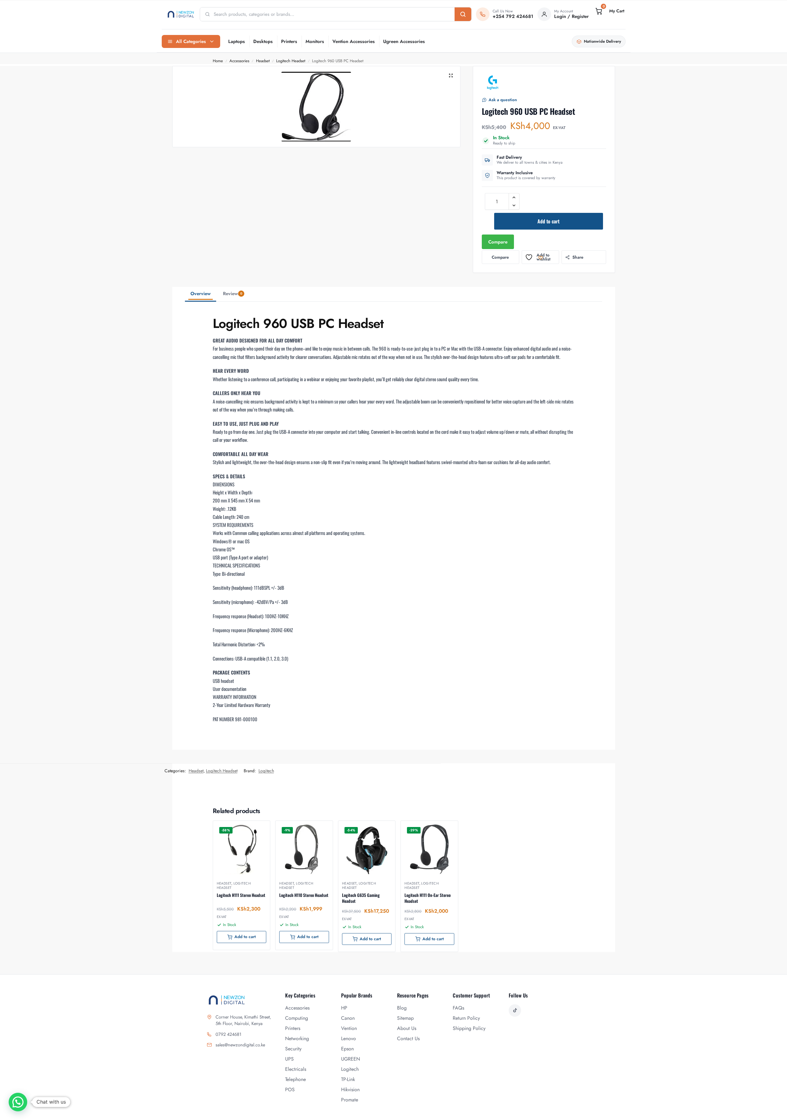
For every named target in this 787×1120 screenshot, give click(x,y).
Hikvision (350, 1089)
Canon (348, 1018)
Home (218, 61)
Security (293, 1048)
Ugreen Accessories (404, 41)
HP (344, 1007)
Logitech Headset (290, 61)
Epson (347, 1048)
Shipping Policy (469, 1028)
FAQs (458, 1007)
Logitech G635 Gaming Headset (361, 897)
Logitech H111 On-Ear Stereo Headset (427, 897)
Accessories (239, 61)
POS (290, 1089)
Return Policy (466, 1018)
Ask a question (503, 100)
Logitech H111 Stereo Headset (241, 895)
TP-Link (348, 1079)
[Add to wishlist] (257, 828)
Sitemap (405, 1018)
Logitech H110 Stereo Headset (303, 895)
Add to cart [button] (245, 937)
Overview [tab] (200, 293)
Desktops (263, 41)
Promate (349, 1099)
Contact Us (408, 1038)
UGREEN (350, 1058)
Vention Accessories (353, 41)
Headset (263, 61)
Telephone (295, 1079)
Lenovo (348, 1038)
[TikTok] (515, 1010)
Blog (402, 1007)
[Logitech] (493, 82)
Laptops (236, 41)
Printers (289, 41)
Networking (297, 1038)
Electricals (295, 1069)
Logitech (266, 771)
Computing (296, 1018)
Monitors (315, 41)
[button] (609, 11)
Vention (349, 1028)
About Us (406, 1028)
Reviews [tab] (232, 293)
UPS (289, 1058)
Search (463, 14)
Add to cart (548, 221)
